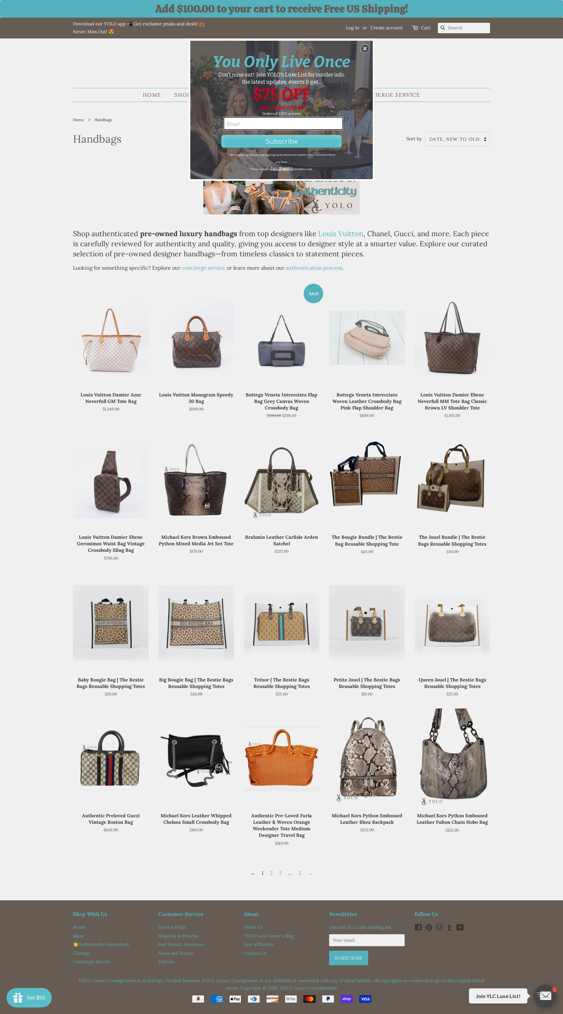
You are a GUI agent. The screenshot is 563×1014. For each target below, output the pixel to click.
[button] (365, 48)
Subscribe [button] (282, 141)
